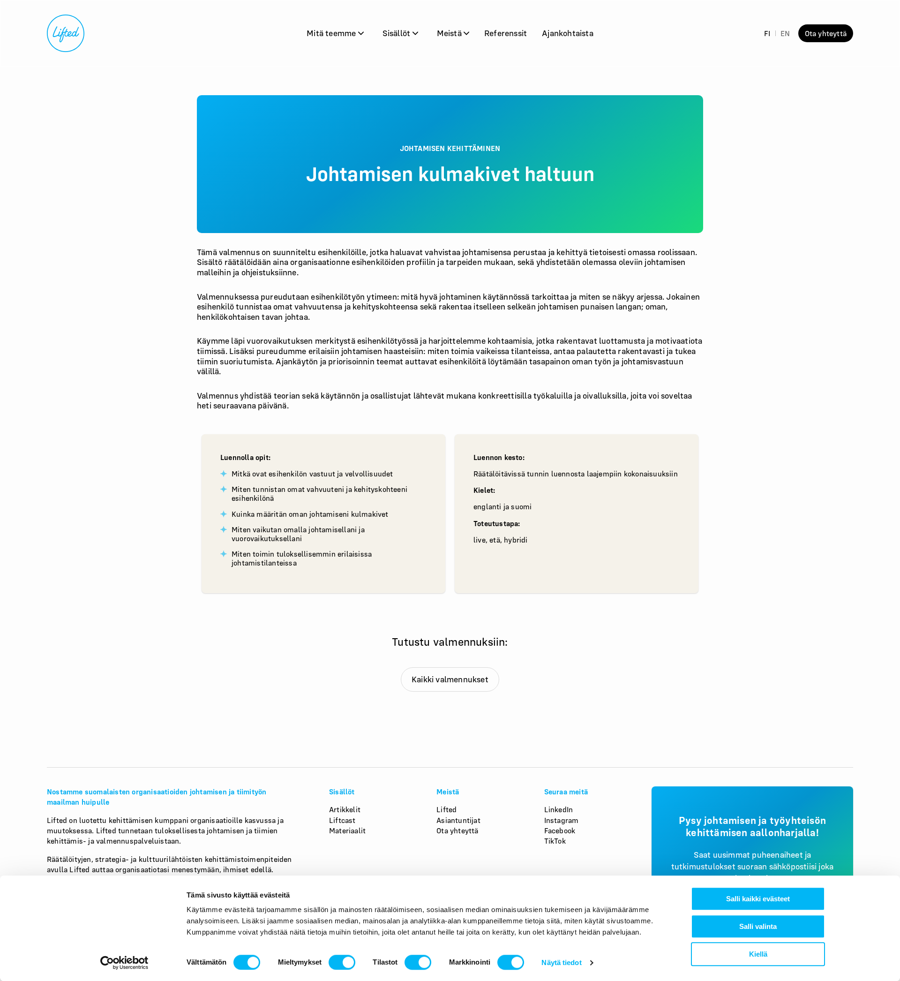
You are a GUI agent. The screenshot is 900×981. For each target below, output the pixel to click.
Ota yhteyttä (826, 33)
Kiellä (758, 954)
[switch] (342, 962)
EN (785, 33)
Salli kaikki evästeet (758, 899)
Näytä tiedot (561, 962)
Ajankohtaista (567, 33)
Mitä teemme (332, 33)
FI (767, 33)
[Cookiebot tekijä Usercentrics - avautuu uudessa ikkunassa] (124, 963)
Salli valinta (758, 926)
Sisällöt (397, 33)
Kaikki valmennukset (450, 679)
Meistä (450, 33)
